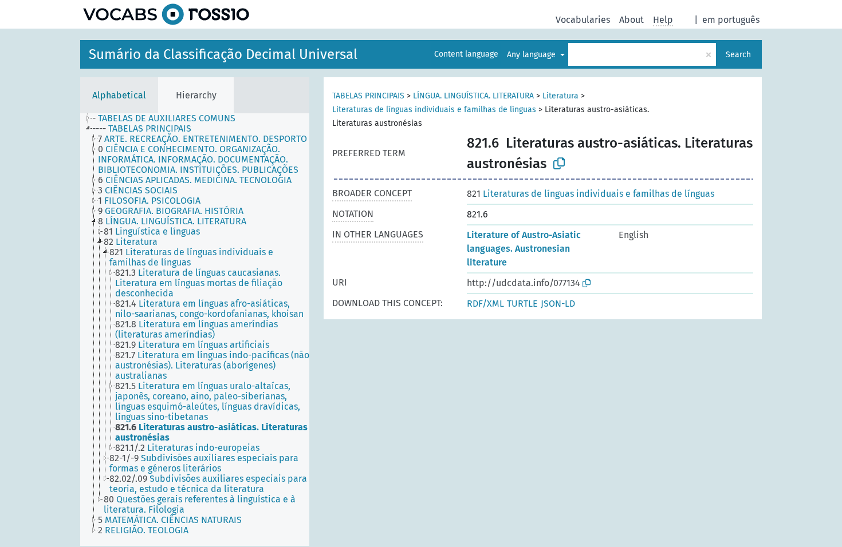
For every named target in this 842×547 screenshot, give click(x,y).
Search (738, 55)
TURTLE (522, 303)
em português (731, 19)
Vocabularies (583, 19)
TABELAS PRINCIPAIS (368, 96)
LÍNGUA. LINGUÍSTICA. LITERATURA (473, 96)
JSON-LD (558, 303)
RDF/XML (485, 303)
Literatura (560, 96)
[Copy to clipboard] (559, 163)
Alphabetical (119, 95)
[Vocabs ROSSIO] (166, 14)
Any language (532, 55)
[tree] (194, 329)
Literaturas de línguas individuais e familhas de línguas (434, 109)
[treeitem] (169, 118)
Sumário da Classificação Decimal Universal (223, 54)
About (631, 19)
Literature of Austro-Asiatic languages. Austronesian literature (524, 248)
